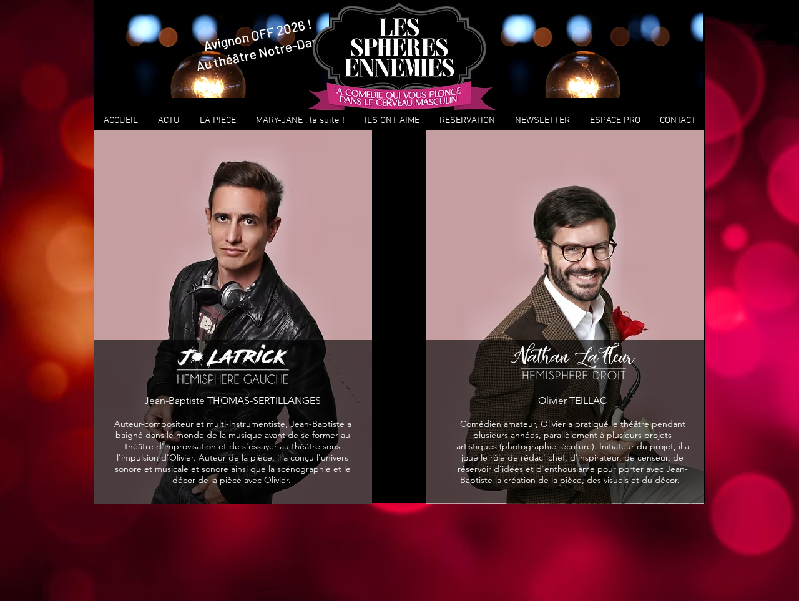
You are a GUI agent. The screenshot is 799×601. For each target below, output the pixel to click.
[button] (218, 120)
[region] (585, 49)
